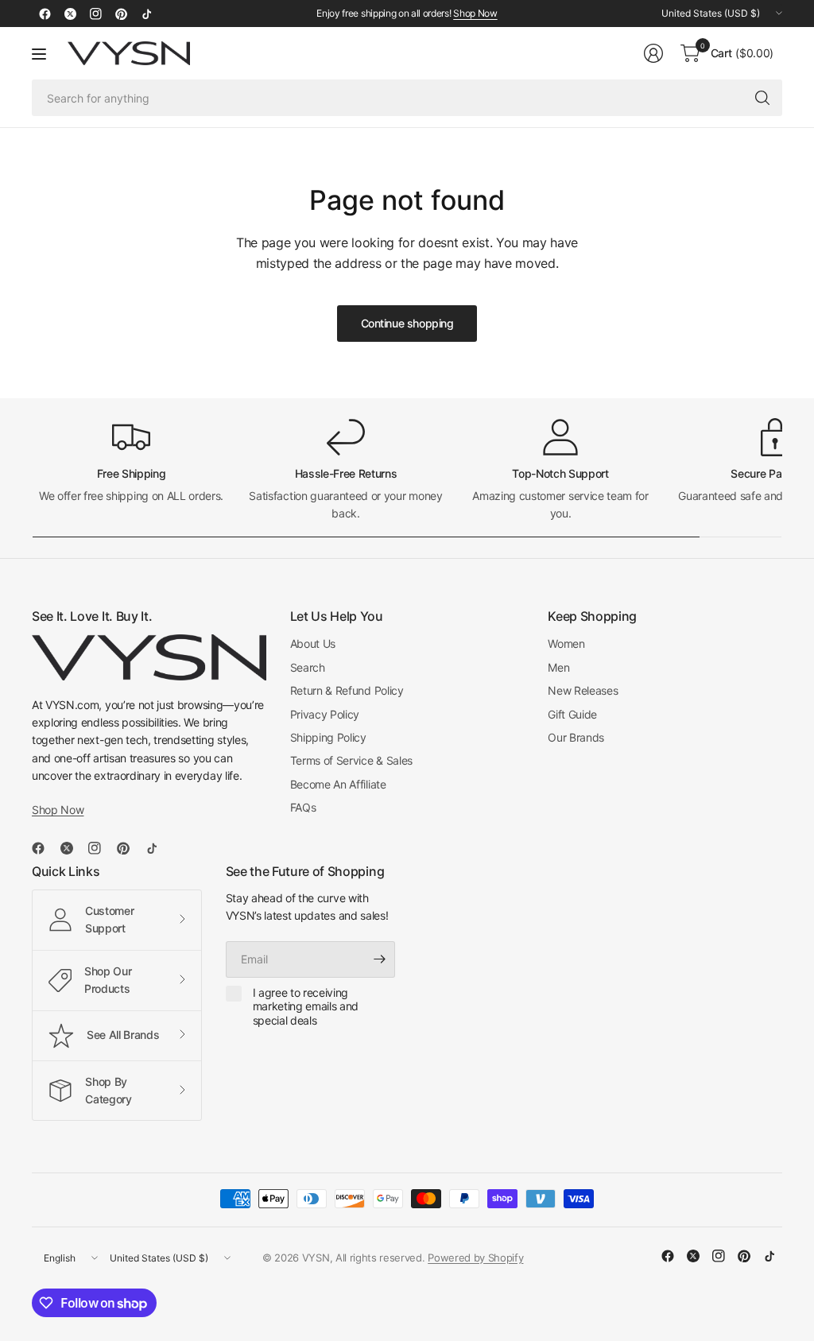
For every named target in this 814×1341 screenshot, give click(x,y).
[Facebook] (44, 13)
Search (307, 667)
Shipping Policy (328, 737)
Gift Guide (572, 714)
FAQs (303, 807)
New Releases (583, 690)
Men (558, 667)
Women (566, 643)
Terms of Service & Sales (351, 760)
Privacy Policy (325, 714)
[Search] (762, 97)
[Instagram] (95, 13)
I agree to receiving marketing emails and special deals (306, 1006)
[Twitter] (70, 13)
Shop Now (475, 13)
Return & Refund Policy (347, 690)
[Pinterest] (121, 13)
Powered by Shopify (475, 1257)
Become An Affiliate (338, 784)
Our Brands (576, 737)
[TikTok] (146, 13)
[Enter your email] (379, 959)
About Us (312, 643)
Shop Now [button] (57, 809)
